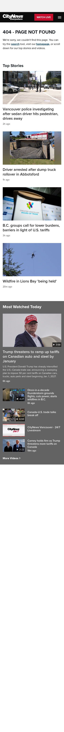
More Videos (10, 458)
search (15, 44)
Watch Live (44, 17)
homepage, (43, 44)
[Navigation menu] (60, 17)
